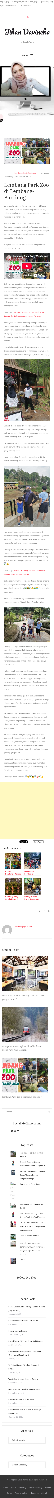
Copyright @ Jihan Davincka (18, 1479)
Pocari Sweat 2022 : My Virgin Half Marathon (26, 1341)
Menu (24, 55)
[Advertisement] (27, 810)
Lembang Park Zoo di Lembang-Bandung (22, 1097)
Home (5, 1487)
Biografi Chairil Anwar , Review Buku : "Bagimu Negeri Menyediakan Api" (32, 1175)
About (13, 1487)
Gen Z (22, 1259)
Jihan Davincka (27, 31)
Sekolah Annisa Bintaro (29, 1235)
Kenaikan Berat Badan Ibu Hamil (21, 1399)
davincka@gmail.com (27, 173)
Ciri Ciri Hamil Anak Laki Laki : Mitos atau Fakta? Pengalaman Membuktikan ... (32, 1226)
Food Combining (35, 1487)
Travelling (8, 176)
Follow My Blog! (27, 1277)
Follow (40, 842)
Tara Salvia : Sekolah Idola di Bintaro (23, 1379)
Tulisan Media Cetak (39, 1493)
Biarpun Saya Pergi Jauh (30, 1184)
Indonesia (43, 173)
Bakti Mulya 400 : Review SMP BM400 (23, 1320)
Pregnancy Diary (22, 1493)
